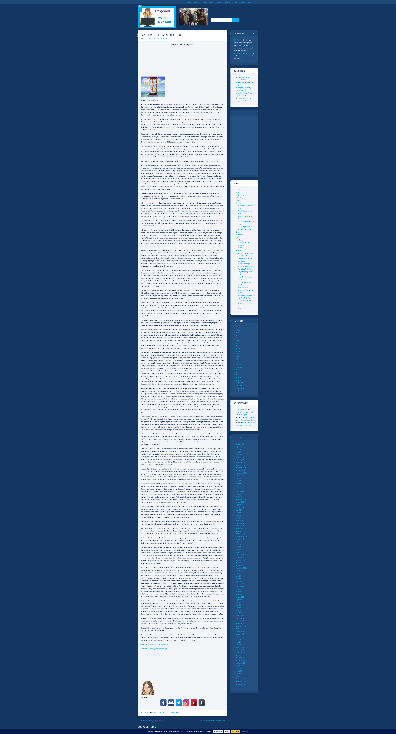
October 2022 (240, 565)
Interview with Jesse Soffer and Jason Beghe (245, 413)
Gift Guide (241, 195)
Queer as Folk (240, 380)
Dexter (238, 348)
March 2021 (239, 615)
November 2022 (241, 562)
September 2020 (241, 631)
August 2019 (240, 665)
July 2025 (239, 478)
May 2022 (239, 578)
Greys (237, 361)
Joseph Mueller (162, 38)
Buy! (249, 2)
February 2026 (240, 460)
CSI (237, 338)
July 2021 (239, 605)
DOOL (163, 712)
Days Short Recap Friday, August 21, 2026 (244, 94)
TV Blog (235, 2)
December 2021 (241, 591)
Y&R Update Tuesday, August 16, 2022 (151, 720)
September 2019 (241, 663)
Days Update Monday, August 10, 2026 (243, 78)
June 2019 (239, 668)
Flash (237, 356)
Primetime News (207, 2)
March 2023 (240, 552)
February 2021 (240, 618)
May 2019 (239, 671)
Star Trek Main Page (244, 298)
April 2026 (239, 454)
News (237, 374)
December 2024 (241, 496)
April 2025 (239, 486)
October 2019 (240, 660)
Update (177, 712)
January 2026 (240, 462)
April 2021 (239, 613)
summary (171, 712)
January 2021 (240, 621)
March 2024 (240, 520)
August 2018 (240, 687)
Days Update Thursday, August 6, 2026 (243, 89)
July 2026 (239, 446)
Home (189, 2)
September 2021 (241, 599)
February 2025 (240, 491)
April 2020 (239, 644)
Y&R (237, 390)
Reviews (227, 2)
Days (147, 712)
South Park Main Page (245, 295)
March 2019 (239, 676)
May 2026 (239, 452)
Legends (238, 364)
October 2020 (240, 628)
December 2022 (241, 560)
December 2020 (241, 623)
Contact (238, 200)
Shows (243, 2)
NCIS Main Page (243, 285)
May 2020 (239, 642)
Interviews (218, 2)
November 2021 (241, 594)
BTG (237, 335)
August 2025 (240, 475)
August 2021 (240, 602)
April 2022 (239, 581)
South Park (239, 382)
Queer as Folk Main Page (246, 290)
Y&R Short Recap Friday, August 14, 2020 (245, 424)
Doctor (238, 351)
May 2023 (239, 547)
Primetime (239, 250)
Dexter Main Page (244, 263)
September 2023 (241, 536)
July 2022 (239, 573)
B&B (237, 332)
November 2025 (241, 467)
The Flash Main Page (245, 300)
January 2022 (240, 589)
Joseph (155, 100)
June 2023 (239, 544)
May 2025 (239, 483)
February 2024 (241, 523)
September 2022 (241, 568)
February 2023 (240, 555)
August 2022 (240, 570)
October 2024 (240, 502)
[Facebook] (163, 702)
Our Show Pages (243, 248)
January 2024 (240, 525)
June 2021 (239, 607)
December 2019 (241, 655)
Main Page (239, 240)
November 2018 (241, 681)
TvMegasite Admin (242, 409)
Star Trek (239, 385)
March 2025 (240, 489)
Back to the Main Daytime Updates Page (154, 648)
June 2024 (239, 512)
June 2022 (239, 576)
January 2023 (240, 557)
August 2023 (240, 539)
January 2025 (240, 494)
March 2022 (240, 584)
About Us (196, 2)
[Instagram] (186, 702)
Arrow (238, 327)
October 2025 (240, 470)
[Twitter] (178, 702)
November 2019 (241, 657)
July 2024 (239, 510)
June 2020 (239, 639)
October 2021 (240, 597)
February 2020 (240, 650)
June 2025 (239, 481)
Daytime (159, 712)
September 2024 (241, 504)
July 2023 (239, 541)
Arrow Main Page (243, 255)
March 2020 (240, 647)
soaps (167, 712)
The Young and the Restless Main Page (244, 228)
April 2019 (239, 673)
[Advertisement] (225, 9)
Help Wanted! (238, 40)
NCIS (237, 372)
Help (255, 2)
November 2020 (241, 626)
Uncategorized (240, 388)
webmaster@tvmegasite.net (243, 53)
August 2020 (240, 634)
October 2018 (240, 684)
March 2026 (240, 457)
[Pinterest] (194, 702)
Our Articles (241, 245)
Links (237, 237)
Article (238, 330)
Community (239, 197)
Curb (237, 340)
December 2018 (241, 679)
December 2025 (241, 465)
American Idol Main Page (246, 253)
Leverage (239, 367)
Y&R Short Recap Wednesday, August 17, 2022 (211, 720)
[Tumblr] (201, 702)
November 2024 (241, 499)
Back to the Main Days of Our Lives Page (154, 644)
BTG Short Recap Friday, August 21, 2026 (244, 99)
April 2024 (239, 518)
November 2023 (241, 531)
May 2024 (239, 515)
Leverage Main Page (244, 282)
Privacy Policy (240, 303)
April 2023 (239, 549)
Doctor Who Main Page (245, 266)
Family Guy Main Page (245, 269)
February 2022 (240, 586)
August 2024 (240, 507)
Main (237, 369)
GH (237, 359)
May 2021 (239, 610)
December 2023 (241, 528)
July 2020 (239, 636)
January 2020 (240, 652)
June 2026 (239, 449)
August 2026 (240, 444)
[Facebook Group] (171, 702)
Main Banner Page (244, 242)
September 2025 (241, 473)
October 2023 (240, 533)
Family (238, 353)
